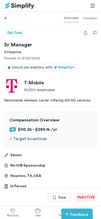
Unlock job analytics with (43, 67)
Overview (71, 17)
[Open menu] (93, 6)
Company (90, 18)
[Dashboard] (19, 6)
